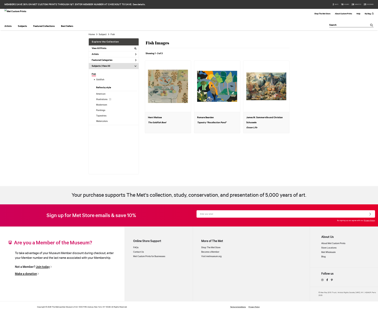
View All (106, 66)
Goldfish (100, 79)
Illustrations (101, 99)
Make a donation (26, 274)
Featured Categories (102, 60)
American (100, 94)
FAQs (136, 247)
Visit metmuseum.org (211, 256)
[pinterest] (332, 280)
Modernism (101, 104)
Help (358, 14)
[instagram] (322, 280)
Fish (94, 74)
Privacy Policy (369, 220)
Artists (95, 54)
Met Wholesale (328, 252)
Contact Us (138, 252)
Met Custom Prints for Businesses (149, 256)
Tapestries (101, 115)
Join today (43, 267)
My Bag (368, 14)
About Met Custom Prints (333, 243)
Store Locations (329, 247)
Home (92, 34)
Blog (323, 256)
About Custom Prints (343, 14)
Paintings (100, 110)
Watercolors (102, 121)
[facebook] (327, 280)
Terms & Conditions (238, 307)
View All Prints (99, 48)
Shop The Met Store (322, 14)
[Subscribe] (370, 214)
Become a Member (210, 252)
